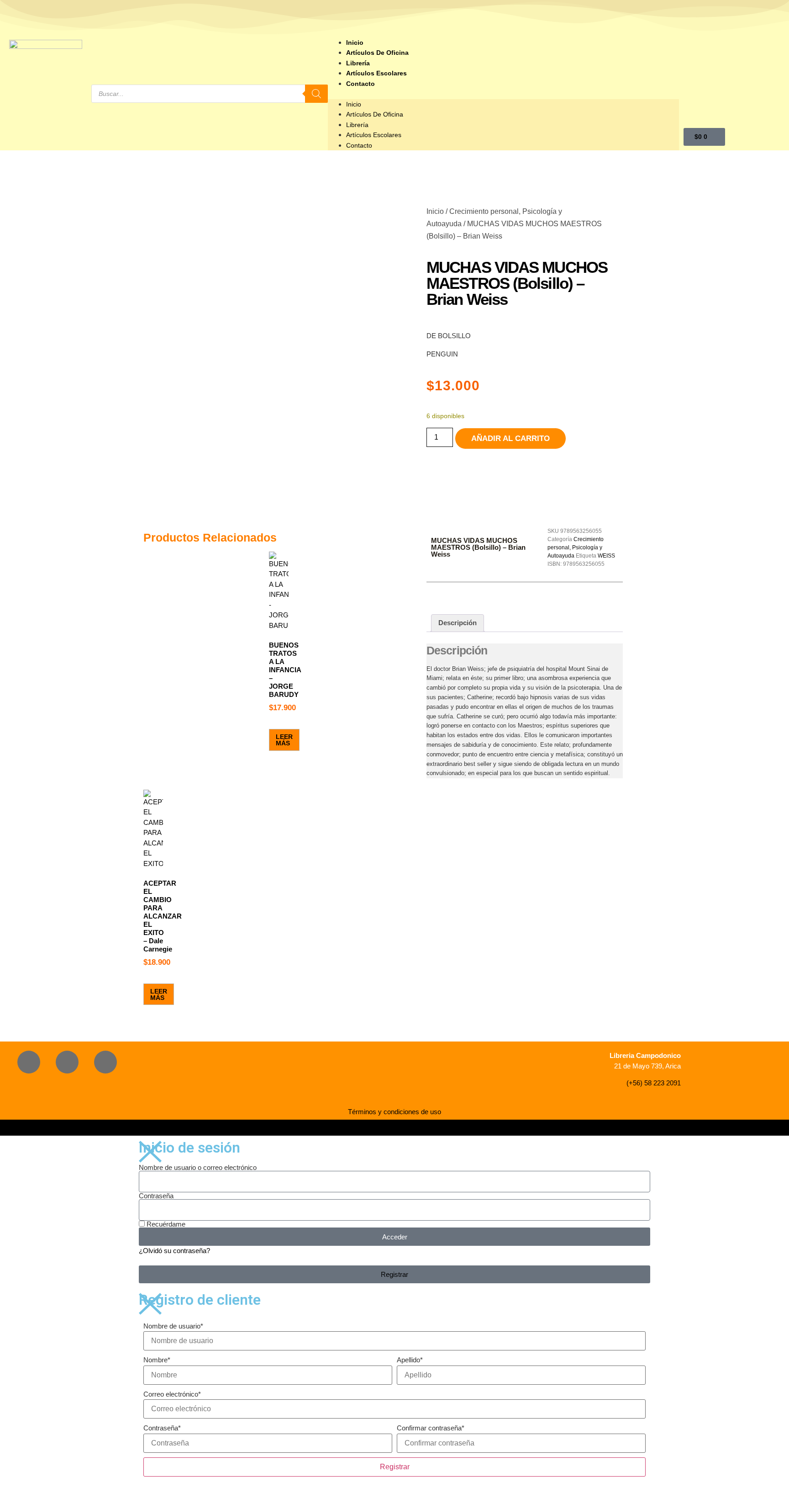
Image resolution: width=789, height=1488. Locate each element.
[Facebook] (28, 1062)
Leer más (284, 740)
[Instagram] (67, 1062)
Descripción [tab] (457, 623)
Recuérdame (165, 1224)
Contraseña (156, 1195)
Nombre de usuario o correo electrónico (198, 1167)
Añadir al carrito (510, 438)
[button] (503, 94)
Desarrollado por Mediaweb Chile (394, 1128)
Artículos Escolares (376, 73)
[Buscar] (316, 94)
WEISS (606, 556)
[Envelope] (105, 1062)
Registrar (395, 1467)
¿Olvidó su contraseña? (174, 1250)
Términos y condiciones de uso (394, 1112)
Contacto (360, 83)
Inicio (354, 42)
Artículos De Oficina (377, 52)
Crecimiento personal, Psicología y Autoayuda (575, 547)
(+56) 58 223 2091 (653, 1083)
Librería (358, 63)
